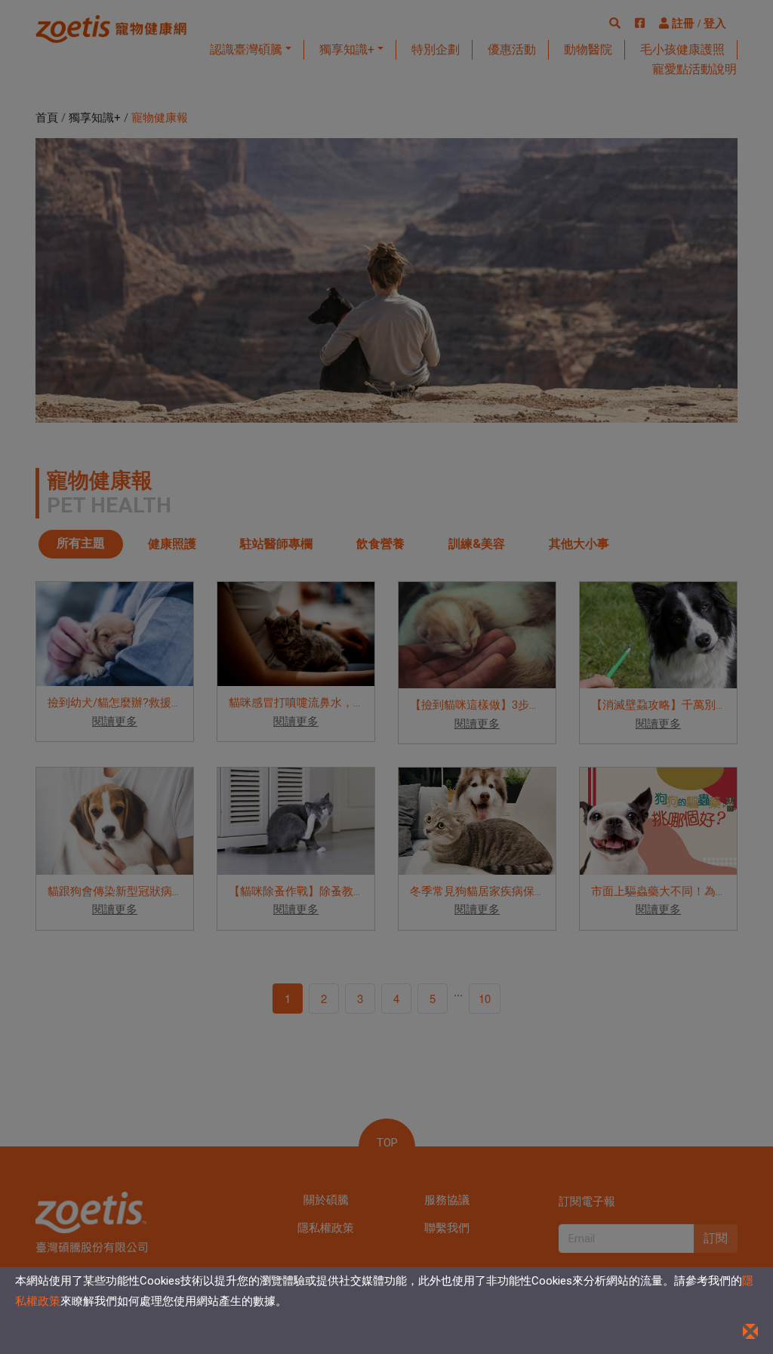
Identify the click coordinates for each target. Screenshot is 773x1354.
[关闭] (750, 1331)
